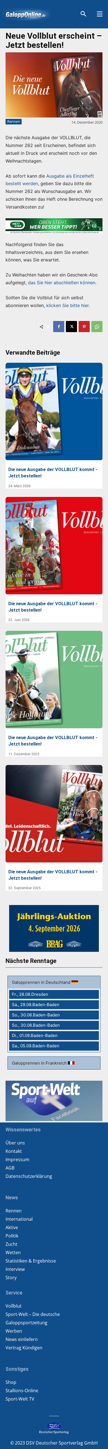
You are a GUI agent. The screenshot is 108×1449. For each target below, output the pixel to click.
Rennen (13, 121)
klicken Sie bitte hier (67, 305)
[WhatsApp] (96, 326)
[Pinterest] (84, 326)
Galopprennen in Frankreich (40, 1063)
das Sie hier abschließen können (61, 282)
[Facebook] (58, 326)
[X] (71, 326)
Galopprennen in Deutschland (41, 982)
